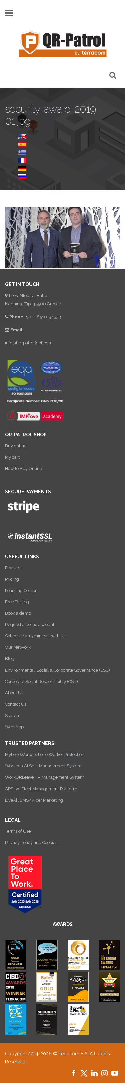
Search (12, 715)
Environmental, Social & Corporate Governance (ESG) (57, 670)
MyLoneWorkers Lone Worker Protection (44, 754)
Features (13, 567)
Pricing (12, 579)
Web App (14, 726)
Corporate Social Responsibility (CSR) (41, 681)
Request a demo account (29, 624)
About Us (14, 692)
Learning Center (21, 590)
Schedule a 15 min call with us (35, 635)
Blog (9, 658)
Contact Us (15, 704)
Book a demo (18, 613)
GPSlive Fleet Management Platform (41, 788)
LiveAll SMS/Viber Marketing (34, 800)
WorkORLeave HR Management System (44, 777)
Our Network (18, 647)
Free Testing (17, 601)
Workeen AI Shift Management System (43, 765)
